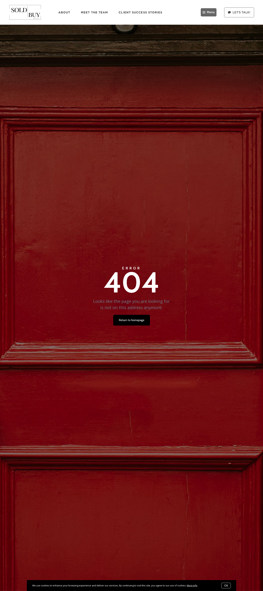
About (64, 12)
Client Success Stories (140, 12)
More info (192, 585)
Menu (211, 12)
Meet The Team (94, 12)
